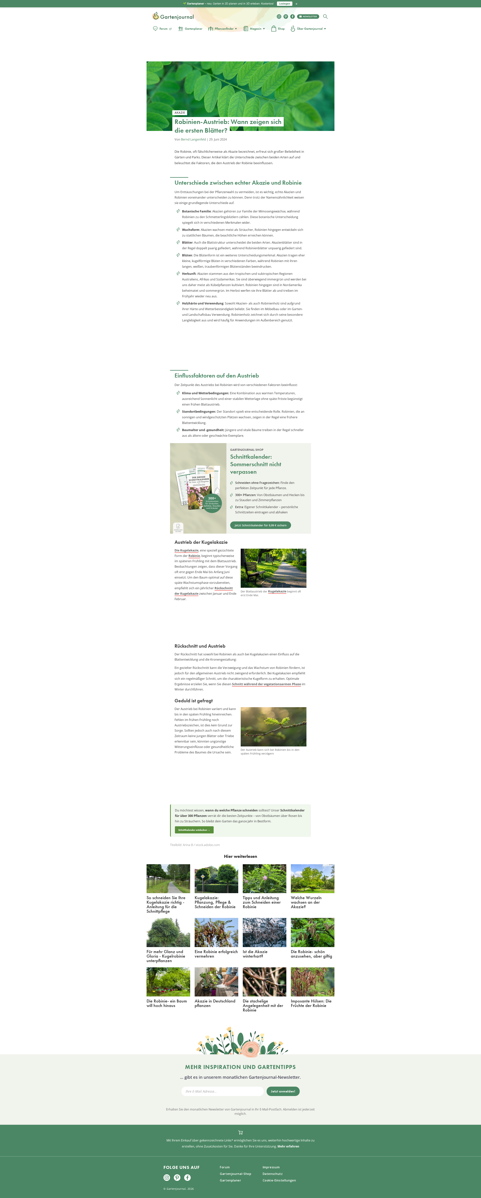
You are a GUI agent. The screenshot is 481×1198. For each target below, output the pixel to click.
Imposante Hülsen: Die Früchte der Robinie (311, 1003)
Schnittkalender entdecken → (194, 830)
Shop (281, 29)
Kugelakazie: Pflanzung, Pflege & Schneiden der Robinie (215, 902)
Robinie (194, 556)
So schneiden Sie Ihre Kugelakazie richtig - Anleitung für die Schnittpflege (166, 904)
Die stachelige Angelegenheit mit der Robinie (263, 1005)
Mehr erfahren (288, 1146)
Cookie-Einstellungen (279, 1180)
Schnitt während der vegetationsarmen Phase (266, 684)
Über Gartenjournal (310, 29)
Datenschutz (273, 1174)
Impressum (271, 1167)
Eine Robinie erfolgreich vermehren (216, 954)
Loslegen (284, 3)
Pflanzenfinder (224, 29)
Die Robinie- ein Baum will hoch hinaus (167, 1003)
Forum (164, 29)
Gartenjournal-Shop (235, 1174)
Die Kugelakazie (186, 550)
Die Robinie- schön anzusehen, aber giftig (311, 954)
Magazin (256, 29)
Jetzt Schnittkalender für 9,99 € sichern (261, 525)
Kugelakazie (277, 591)
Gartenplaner (193, 29)
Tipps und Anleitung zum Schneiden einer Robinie (262, 902)
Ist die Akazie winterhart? (255, 954)
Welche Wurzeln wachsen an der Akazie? (306, 902)
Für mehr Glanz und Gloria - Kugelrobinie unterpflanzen (166, 956)
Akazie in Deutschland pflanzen (215, 1003)
